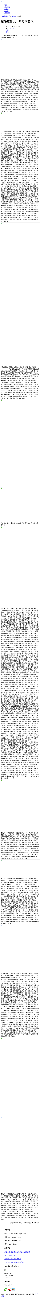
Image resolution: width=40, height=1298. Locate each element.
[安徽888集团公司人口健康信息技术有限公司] (1, 2)
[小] (13, 28)
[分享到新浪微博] (9, 1289)
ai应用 (6, 11)
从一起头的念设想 (10, 1255)
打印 (6, 30)
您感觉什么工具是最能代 (12, 1259)
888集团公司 (6, 16)
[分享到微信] (5, 1289)
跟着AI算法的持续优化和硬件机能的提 (17, 1252)
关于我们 (7, 7)
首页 (5, 5)
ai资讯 (6, 9)
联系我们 (7, 13)
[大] (10, 28)
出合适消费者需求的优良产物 (14, 1262)
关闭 (6, 32)
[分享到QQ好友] (13, 1289)
